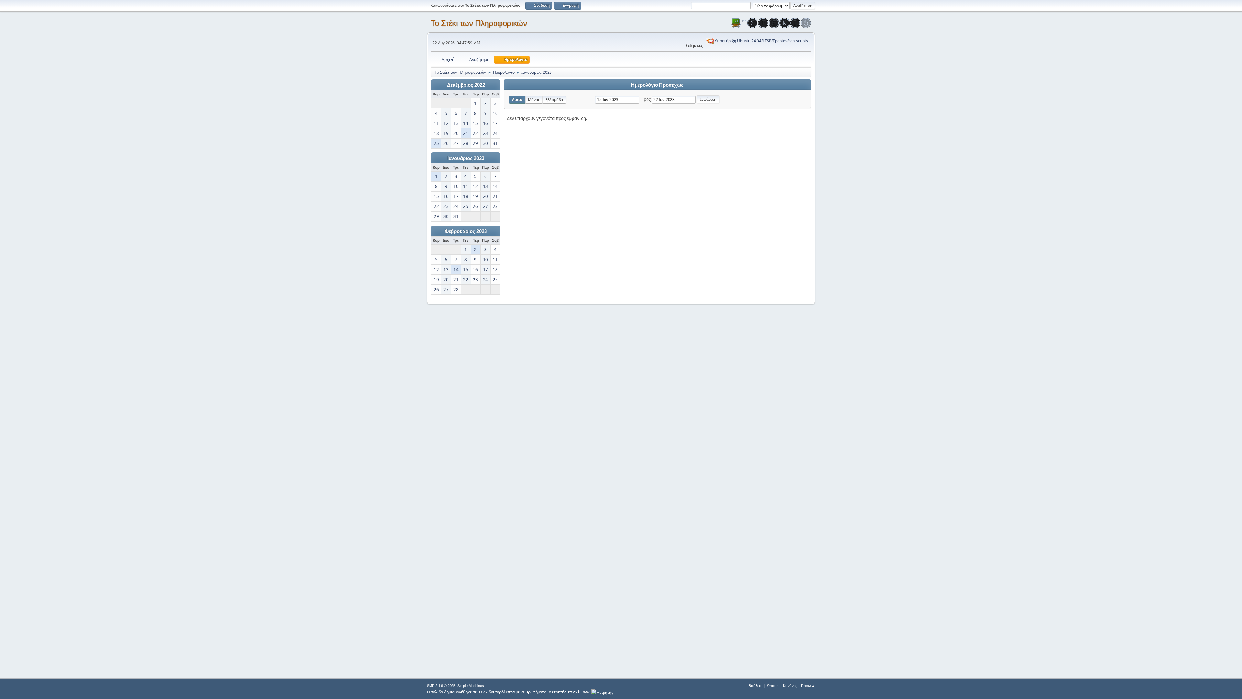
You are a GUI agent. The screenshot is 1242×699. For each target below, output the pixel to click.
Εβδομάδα (554, 99)
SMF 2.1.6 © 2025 (441, 686)
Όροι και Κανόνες (782, 685)
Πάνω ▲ (808, 685)
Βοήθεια (756, 685)
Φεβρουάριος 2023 (466, 231)
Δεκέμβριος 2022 (466, 85)
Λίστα (517, 99)
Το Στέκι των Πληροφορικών (479, 23)
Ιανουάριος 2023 (465, 158)
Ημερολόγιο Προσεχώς (657, 85)
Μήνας (533, 99)
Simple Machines (470, 686)
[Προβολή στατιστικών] (602, 692)
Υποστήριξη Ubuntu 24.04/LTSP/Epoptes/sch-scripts (761, 41)
